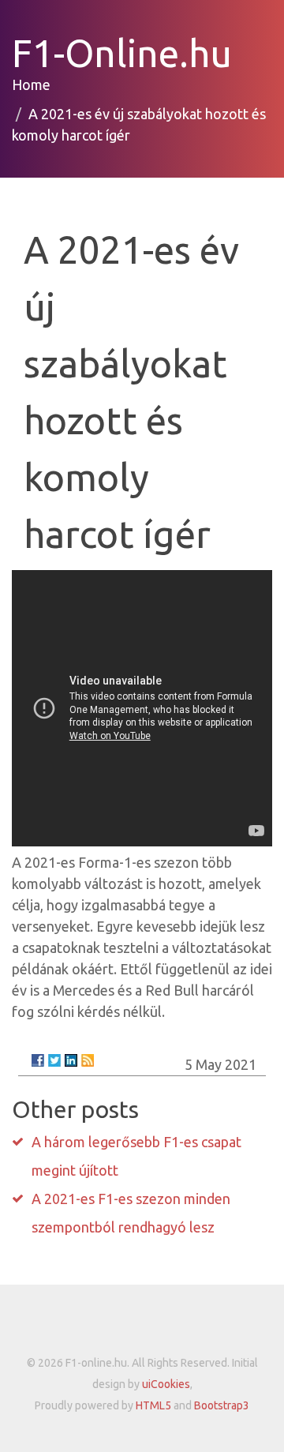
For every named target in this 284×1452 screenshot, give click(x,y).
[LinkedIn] (71, 1060)
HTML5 (153, 1405)
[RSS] (87, 1060)
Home (31, 84)
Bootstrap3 (221, 1405)
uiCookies (166, 1384)
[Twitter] (54, 1060)
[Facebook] (38, 1060)
